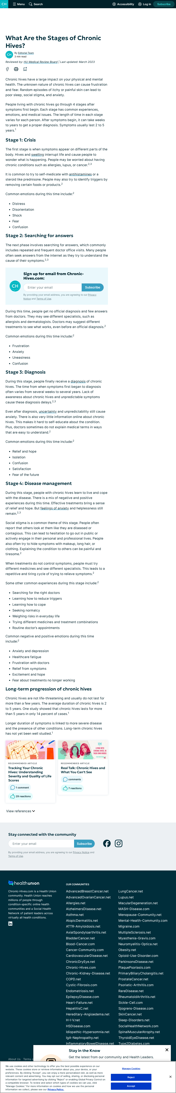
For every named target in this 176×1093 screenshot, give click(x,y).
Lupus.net (126, 897)
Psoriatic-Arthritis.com (136, 985)
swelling (37, 155)
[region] (88, 1077)
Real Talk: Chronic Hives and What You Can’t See (83, 770)
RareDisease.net (131, 991)
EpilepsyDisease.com (82, 997)
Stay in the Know (84, 1050)
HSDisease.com (78, 1026)
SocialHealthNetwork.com (138, 1026)
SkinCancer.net (130, 1014)
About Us (14, 1059)
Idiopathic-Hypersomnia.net (87, 1032)
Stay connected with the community (42, 834)
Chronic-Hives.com (81, 968)
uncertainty (48, 411)
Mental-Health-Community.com (143, 921)
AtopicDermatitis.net (82, 921)
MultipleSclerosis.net (134, 932)
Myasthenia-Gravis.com (137, 938)
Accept (131, 1086)
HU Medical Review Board (41, 62)
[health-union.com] (23, 884)
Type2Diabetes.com (134, 1044)
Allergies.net (75, 903)
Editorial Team (26, 52)
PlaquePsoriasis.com (134, 968)
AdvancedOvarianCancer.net (88, 897)
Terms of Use (43, 298)
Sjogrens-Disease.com (135, 1008)
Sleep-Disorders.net (134, 1020)
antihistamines (80, 174)
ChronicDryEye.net (80, 962)
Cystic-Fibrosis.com (81, 985)
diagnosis (78, 381)
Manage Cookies (131, 1068)
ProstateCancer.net (133, 979)
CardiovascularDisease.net (87, 956)
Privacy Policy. (56, 1089)
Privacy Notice (81, 852)
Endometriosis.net (80, 991)
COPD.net (73, 979)
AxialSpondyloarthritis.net (86, 932)
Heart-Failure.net (79, 1003)
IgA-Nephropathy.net (82, 1038)
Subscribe (163, 4)
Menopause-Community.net (140, 915)
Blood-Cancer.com (80, 944)
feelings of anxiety (54, 508)
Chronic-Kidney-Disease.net (88, 973)
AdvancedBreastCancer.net (87, 891)
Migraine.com (129, 926)
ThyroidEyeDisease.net (136, 1038)
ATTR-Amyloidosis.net (83, 926)
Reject (131, 1077)
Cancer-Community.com (85, 950)
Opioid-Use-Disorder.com (138, 956)
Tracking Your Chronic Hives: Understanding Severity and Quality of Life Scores (29, 774)
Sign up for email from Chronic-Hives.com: (53, 276)
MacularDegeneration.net (138, 903)
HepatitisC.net (77, 1008)
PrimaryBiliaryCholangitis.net (140, 973)
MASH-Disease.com (134, 909)
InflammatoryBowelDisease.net (90, 1044)
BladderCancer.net (80, 938)
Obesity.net (127, 950)
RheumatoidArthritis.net (136, 997)
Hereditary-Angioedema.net (87, 1014)
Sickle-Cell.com (130, 1003)
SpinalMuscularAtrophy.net (139, 1032)
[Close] (170, 1076)
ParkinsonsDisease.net (135, 962)
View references (19, 811)
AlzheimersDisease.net (83, 909)
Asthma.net (75, 915)
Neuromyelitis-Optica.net (138, 944)
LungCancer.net (130, 891)
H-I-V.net (73, 1020)
